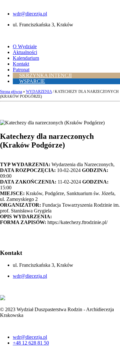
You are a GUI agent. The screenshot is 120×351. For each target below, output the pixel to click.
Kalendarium (26, 58)
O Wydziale (25, 46)
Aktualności (25, 52)
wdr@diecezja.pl (30, 13)
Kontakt (21, 64)
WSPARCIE (32, 81)
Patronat (21, 69)
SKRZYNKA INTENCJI (45, 75)
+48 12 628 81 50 (31, 343)
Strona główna (11, 91)
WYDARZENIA (39, 91)
